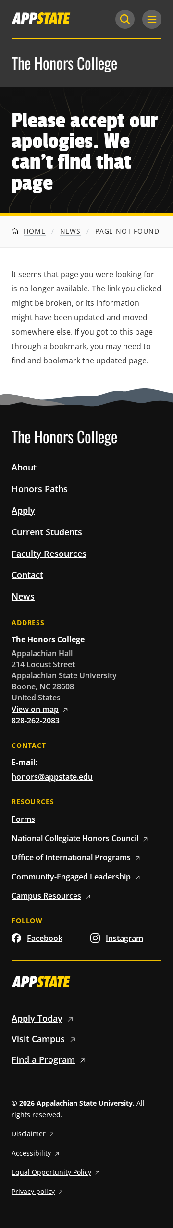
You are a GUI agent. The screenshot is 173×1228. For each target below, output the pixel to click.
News (70, 231)
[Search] (125, 19)
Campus (46, 896)
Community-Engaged (71, 876)
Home (34, 231)
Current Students (47, 532)
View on (35, 709)
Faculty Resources (49, 553)
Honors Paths (40, 488)
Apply (23, 510)
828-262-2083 (36, 720)
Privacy (33, 1191)
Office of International (71, 857)
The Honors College (64, 63)
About (24, 467)
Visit (38, 1039)
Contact (27, 574)
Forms (23, 819)
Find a (43, 1059)
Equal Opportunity (51, 1172)
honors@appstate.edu (52, 776)
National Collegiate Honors (75, 838)
